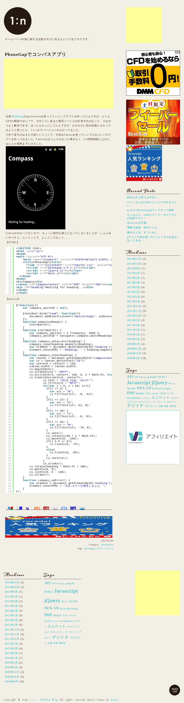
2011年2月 (133, 329)
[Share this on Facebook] (73, 507)
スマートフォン (105, 548)
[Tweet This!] (82, 507)
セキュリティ (145, 402)
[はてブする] (64, 507)
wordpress (134, 397)
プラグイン (151, 406)
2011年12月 (134, 306)
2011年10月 (134, 315)
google (152, 376)
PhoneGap (17, 116)
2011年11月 (134, 310)
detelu (114, 700)
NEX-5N (144, 388)
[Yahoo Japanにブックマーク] (55, 507)
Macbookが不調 (136, 222)
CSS (136, 377)
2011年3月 (133, 325)
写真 (166, 406)
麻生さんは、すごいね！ (142, 232)
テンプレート (159, 402)
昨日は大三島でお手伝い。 (143, 197)
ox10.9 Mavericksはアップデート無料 (150, 210)
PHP (131, 393)
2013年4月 (133, 277)
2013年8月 (133, 268)
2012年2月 (133, 296)
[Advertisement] (144, 25)
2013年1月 (133, 291)
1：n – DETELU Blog (43, 700)
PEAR (155, 389)
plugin (140, 393)
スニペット (161, 397)
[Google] (10, 507)
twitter (155, 393)
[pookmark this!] (28, 507)
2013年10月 (134, 263)
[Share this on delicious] (19, 507)
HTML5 (162, 377)
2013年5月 (133, 273)
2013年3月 (133, 282)
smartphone (107, 544)
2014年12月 (134, 258)
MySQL (131, 388)
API (130, 376)
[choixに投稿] (37, 507)
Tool (148, 393)
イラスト (146, 398)
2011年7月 (133, 320)
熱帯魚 (173, 406)
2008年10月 (134, 353)
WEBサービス (167, 393)
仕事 (161, 406)
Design (143, 377)
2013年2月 (133, 287)
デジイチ (135, 406)
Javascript (139, 382)
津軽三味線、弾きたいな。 (143, 227)
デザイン (171, 402)
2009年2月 (133, 339)
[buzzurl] (46, 507)
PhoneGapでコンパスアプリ (36, 54)
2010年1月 (133, 334)
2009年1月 (133, 344)
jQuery (160, 382)
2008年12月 (134, 348)
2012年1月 (133, 301)
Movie (172, 384)
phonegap (90, 548)
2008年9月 (133, 358)
